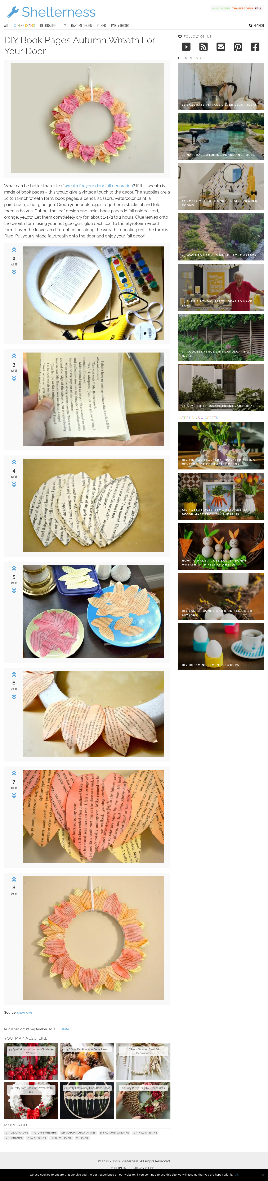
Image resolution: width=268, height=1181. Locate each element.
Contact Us (118, 1168)
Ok (236, 1174)
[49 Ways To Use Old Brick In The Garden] (221, 236)
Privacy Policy (144, 1168)
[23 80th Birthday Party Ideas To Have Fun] (221, 287)
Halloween (221, 8)
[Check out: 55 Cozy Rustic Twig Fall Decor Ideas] (143, 1100)
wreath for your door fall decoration (98, 185)
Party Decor (120, 25)
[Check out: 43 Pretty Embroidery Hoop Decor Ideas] (87, 1100)
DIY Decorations (17, 1132)
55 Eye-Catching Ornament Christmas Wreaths (31, 1051)
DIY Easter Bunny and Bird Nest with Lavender (217, 613)
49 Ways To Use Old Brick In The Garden (219, 255)
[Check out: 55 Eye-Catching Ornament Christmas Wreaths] (31, 1061)
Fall (258, 8)
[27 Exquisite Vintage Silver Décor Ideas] (221, 86)
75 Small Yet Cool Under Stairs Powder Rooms (220, 203)
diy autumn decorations (78, 1132)
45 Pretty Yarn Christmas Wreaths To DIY (31, 1090)
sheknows (25, 1012)
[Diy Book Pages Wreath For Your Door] (87, 172)
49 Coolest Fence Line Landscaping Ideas (215, 353)
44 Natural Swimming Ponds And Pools (218, 154)
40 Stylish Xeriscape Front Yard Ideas (218, 406)
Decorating (48, 25)
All (6, 25)
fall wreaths (36, 1137)
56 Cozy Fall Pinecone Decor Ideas (87, 1049)
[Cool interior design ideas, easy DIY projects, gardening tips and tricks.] (51, 20)
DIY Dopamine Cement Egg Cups (210, 665)
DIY (64, 25)
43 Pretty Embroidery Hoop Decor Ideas (87, 1088)
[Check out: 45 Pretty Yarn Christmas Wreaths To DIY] (31, 1100)
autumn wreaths (45, 1132)
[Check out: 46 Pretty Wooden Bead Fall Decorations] (143, 1061)
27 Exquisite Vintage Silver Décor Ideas (219, 104)
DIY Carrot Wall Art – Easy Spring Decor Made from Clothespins (215, 512)
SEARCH (259, 25)
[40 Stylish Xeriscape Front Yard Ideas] (221, 387)
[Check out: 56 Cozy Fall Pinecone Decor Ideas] (87, 1061)
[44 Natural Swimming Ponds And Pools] (221, 136)
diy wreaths (14, 1137)
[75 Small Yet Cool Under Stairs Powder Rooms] (221, 186)
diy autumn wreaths (114, 1132)
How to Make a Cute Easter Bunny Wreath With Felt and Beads (214, 562)
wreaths (82, 1137)
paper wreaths (61, 1137)
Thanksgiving (242, 8)
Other (101, 25)
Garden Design (81, 25)
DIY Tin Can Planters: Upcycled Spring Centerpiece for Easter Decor (218, 462)
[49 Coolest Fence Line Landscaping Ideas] (221, 337)
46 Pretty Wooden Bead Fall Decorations (143, 1051)
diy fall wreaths (145, 1132)
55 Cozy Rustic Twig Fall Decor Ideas (143, 1088)
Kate (65, 1029)
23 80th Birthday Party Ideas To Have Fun (217, 303)
